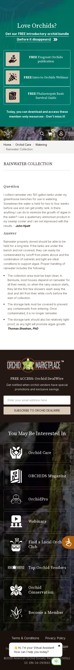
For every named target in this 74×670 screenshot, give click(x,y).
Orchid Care (23, 144)
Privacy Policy (55, 638)
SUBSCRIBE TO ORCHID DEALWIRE (37, 410)
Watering (41, 144)
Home (7, 144)
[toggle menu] (71, 134)
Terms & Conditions (25, 638)
